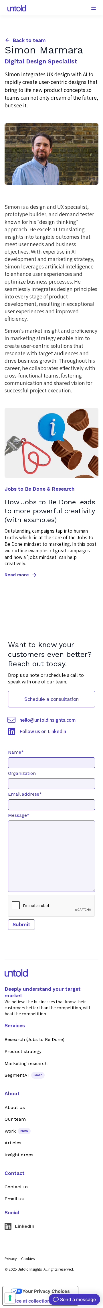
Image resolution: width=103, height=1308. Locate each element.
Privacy (11, 1258)
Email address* (25, 794)
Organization (22, 773)
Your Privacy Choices (46, 1291)
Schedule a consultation (51, 699)
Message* (18, 815)
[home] (15, 8)
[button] (93, 7)
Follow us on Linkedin (42, 731)
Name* (16, 752)
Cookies (28, 1258)
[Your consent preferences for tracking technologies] (10, 1298)
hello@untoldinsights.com (47, 720)
